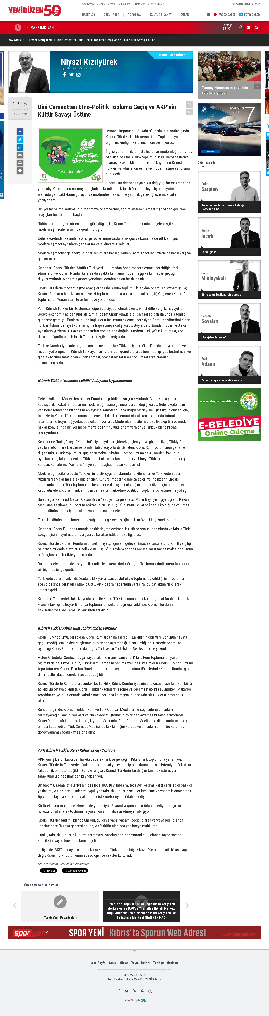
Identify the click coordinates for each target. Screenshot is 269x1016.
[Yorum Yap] (20, 170)
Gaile (102, 4)
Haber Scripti (131, 1000)
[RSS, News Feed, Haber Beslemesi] (134, 991)
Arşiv (112, 963)
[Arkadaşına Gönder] (20, 155)
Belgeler (140, 4)
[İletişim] (248, 27)
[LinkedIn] (20, 147)
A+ (189, 104)
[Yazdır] (20, 163)
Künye (123, 963)
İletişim (172, 963)
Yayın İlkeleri (140, 963)
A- (190, 112)
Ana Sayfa (88, 4)
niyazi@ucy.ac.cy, (83, 68)
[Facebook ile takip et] (119, 991)
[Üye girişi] (142, 991)
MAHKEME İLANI (42, 27)
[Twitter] (20, 139)
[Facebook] (20, 131)
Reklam (125, 4)
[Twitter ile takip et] (127, 991)
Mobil (113, 4)
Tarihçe (158, 963)
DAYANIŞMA (157, 4)
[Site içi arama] (256, 27)
